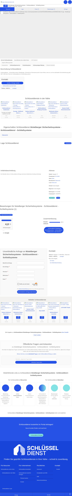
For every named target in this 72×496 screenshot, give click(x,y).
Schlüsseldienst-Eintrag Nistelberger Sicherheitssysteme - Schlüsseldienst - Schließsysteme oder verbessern (42, 398)
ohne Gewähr (65, 332)
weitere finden (17, 395)
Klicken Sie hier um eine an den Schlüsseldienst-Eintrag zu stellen (36, 354)
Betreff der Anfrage (7, 263)
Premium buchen (24, 478)
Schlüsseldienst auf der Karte (9, 85)
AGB (38, 476)
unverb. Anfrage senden (13, 83)
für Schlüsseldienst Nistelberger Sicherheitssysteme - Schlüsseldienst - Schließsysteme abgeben (5, 398)
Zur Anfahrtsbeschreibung (55, 262)
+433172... (8, 88)
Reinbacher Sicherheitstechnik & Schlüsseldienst (53, 112)
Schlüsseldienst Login (7, 488)
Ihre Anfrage (6, 266)
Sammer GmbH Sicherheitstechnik (65, 109)
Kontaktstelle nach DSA (42, 472)
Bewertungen (51, 9)
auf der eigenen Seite (54, 396)
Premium (69, 100)
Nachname (5, 275)
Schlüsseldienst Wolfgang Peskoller (42, 109)
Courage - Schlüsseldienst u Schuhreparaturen (18, 112)
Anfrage (66, 9)
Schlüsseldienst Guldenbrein (6, 109)
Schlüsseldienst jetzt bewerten (54, 230)
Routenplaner (68, 143)
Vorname (5, 271)
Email (4, 279)
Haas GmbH (42, 310)
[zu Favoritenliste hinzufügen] (2, 13)
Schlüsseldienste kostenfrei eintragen (25, 473)
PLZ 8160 (57, 176)
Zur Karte (52, 260)
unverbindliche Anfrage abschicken (27, 292)
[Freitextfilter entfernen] (65, 2)
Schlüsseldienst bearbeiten (25, 469)
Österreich (54, 182)
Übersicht (8, 9)
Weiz (53, 178)
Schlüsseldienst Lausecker (54, 313)
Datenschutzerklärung (24, 288)
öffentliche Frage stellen (36, 362)
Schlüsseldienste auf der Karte (7, 469)
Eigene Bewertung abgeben (6, 214)
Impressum (39, 469)
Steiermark (57, 180)
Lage (22, 9)
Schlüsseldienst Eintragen (37, 435)
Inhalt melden (37, 335)
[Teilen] (66, 494)
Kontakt (58, 197)
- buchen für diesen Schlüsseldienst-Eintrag (66, 396)
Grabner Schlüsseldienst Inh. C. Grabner (30, 112)
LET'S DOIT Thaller (65, 307)
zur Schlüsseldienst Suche (1, 6)
